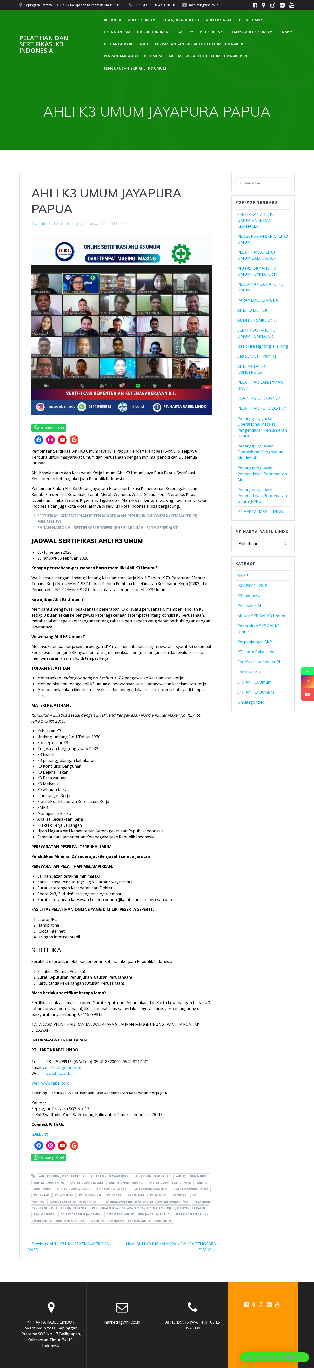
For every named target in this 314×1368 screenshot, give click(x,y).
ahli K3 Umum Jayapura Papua (62, 1176)
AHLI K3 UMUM (142, 19)
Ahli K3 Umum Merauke (152, 1176)
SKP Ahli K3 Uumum (255, 692)
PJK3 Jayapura (44, 1214)
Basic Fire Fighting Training (262, 346)
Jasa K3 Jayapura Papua (190, 1189)
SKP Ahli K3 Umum (254, 682)
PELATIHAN (249, 19)
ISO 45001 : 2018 (252, 585)
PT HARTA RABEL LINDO (126, 44)
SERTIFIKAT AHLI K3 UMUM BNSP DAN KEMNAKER (256, 220)
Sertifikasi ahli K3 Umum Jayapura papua (138, 1214)
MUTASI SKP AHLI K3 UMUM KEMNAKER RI (208, 56)
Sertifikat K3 (248, 672)
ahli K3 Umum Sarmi (49, 1182)
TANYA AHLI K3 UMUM (252, 31)
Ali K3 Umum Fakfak (111, 1189)
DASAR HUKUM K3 (153, 31)
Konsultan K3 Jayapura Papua (73, 1202)
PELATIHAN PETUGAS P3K (261, 408)
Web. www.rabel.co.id (50, 1083)
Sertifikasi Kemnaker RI (258, 662)
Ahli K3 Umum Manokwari (110, 1176)
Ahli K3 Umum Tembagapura (170, 1182)
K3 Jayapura (64, 1195)
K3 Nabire (114, 1195)
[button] (274, 1357)
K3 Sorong (158, 1195)
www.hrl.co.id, (57, 1073)
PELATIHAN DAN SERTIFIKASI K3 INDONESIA (43, 44)
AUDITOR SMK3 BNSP (257, 320)
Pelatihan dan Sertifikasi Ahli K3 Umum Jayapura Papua (145, 1202)
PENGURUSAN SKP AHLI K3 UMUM (135, 68)
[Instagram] (307, 681)
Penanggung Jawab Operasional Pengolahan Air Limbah (260, 451)
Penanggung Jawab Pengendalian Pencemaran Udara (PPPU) (262, 495)
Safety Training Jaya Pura (81, 1214)
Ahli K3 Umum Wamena (74, 1189)
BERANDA (112, 19)
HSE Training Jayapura (149, 1189)
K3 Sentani (136, 1195)
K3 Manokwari (90, 1195)
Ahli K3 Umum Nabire (192, 1176)
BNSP (284, 31)
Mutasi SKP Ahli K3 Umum (261, 615)
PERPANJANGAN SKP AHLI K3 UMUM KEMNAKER (199, 44)
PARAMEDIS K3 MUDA (257, 300)
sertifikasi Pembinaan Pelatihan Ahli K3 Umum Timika (131, 1221)
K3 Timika (180, 1195)
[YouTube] (307, 694)
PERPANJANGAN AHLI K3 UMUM (133, 56)
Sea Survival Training (256, 356)
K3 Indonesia (66, 223)
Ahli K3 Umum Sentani (86, 1182)
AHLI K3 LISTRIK (252, 310)
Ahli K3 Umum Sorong (126, 1182)
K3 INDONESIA (117, 31)
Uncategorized (250, 702)
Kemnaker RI (249, 605)
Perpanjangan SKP (254, 642)
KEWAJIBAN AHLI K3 (181, 19)
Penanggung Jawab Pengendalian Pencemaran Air (262, 473)
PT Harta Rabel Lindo (257, 652)
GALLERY (185, 31)
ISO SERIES (210, 31)
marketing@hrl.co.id (62, 1067)
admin (40, 223)
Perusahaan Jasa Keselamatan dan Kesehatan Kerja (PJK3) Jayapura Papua (149, 1208)
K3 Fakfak (41, 1195)
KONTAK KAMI (219, 19)
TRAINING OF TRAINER (258, 398)
